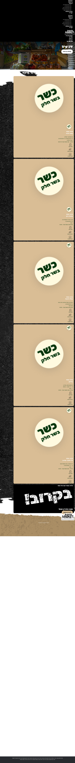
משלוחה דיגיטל (32, 759)
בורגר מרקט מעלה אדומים (66, 8)
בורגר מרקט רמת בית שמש (65, 485)
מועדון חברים (69, 35)
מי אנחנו (70, 2)
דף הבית (70, 0)
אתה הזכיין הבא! (66, 509)
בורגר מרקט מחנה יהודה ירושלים (57, 758)
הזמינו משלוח (69, 11)
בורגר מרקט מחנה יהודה (67, 7)
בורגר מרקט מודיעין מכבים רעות (45, 758)
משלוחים (36, 759)
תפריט (71, 13)
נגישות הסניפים (22, 759)
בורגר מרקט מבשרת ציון (67, 4)
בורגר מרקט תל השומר (67, 10)
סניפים (71, 3)
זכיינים (71, 40)
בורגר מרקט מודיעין (68, 6)
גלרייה (71, 37)
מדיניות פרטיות (27, 759)
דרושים (71, 38)
